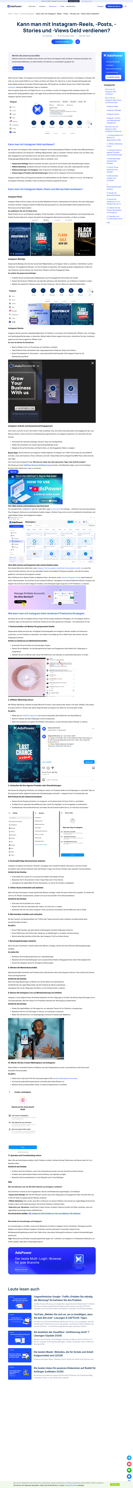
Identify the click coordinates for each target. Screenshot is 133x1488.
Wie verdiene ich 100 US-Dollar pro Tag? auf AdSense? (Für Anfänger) (54, 1213)
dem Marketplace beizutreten (66, 1078)
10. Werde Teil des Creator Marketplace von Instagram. (114, 210)
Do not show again (86, 1)
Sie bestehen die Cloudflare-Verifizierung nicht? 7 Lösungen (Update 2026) (35, 1332)
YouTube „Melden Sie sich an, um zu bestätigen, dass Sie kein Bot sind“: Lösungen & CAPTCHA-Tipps (44, 1314)
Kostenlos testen (62, 42)
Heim (10, 14)
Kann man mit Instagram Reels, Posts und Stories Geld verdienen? (113, 100)
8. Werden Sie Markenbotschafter (113, 194)
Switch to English (73, 1)
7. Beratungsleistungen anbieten (114, 186)
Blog (16, 14)
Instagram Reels (112, 106)
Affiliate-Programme (30, 716)
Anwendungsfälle (27, 14)
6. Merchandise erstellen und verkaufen (112, 178)
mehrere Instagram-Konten (71, 577)
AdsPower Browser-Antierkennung (37, 465)
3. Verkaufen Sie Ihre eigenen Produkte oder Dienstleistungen (114, 152)
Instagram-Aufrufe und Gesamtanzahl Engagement (113, 120)
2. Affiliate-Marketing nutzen (114, 145)
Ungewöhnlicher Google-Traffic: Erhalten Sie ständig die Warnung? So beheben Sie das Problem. (43, 1296)
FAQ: (108, 223)
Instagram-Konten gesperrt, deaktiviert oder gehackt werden (59, 568)
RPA (29, 509)
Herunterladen (70, 3)
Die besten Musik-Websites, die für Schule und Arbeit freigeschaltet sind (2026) (37, 1349)
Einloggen (100, 6)
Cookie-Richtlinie (71, 1485)
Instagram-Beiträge (114, 110)
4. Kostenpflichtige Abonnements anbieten (113, 161)
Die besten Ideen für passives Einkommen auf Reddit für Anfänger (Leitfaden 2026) (38, 1367)
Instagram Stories (113, 114)
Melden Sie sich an (114, 6)
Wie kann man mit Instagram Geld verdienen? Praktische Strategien (113, 129)
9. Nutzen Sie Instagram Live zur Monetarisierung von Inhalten (114, 201)
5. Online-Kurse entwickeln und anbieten (112, 169)
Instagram (11, 87)
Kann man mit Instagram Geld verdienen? (110, 91)
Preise (62, 3)
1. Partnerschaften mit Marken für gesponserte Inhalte (114, 137)
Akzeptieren (115, 1484)
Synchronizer (55, 509)
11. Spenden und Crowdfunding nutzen (114, 217)
